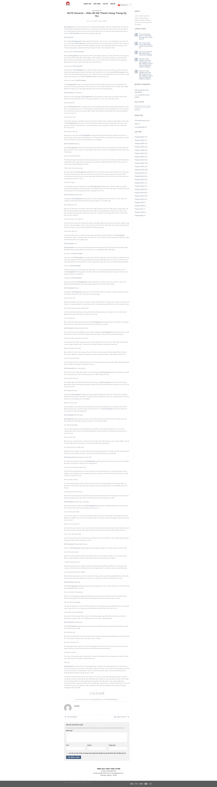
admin (105, 21)
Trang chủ (87, 4)
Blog (79, 782)
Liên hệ (112, 4)
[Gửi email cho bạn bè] (96, 693)
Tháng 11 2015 (139, 202)
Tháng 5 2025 (139, 186)
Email (89, 745)
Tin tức (105, 4)
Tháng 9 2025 (139, 173)
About (66, 782)
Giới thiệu (97, 4)
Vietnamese (123, 5)
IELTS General (74, 33)
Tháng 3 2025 (139, 192)
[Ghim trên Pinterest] (99, 693)
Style (136, 124)
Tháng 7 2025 (139, 179)
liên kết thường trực (112, 699)
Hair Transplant (72, 717)
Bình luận (69, 730)
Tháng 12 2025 (139, 163)
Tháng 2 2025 (139, 196)
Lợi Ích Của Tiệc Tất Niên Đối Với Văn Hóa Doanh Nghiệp (145, 53)
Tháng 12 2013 (139, 212)
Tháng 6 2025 (139, 183)
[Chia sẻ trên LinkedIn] (103, 693)
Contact (84, 782)
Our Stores (72, 782)
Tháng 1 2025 (139, 199)
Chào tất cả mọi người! (142, 96)
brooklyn (137, 106)
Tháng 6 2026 (139, 143)
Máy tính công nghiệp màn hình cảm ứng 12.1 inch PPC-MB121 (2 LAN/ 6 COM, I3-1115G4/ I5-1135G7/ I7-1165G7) (146, 63)
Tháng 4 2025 (139, 189)
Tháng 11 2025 (139, 166)
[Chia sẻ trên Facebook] (90, 693)
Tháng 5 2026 (139, 147)
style (148, 106)
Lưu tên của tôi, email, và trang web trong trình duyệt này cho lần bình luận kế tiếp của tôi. (97, 753)
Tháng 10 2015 (139, 206)
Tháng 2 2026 (139, 156)
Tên (67, 745)
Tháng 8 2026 (139, 137)
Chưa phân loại (96, 10)
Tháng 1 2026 (139, 160)
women (137, 109)
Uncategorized (140, 127)
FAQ (90, 782)
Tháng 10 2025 (139, 170)
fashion (144, 106)
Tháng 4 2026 (139, 150)
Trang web (112, 745)
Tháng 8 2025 (139, 176)
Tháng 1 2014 (139, 209)
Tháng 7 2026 (139, 140)
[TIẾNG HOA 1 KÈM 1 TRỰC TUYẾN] (72, 4)
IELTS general (68, 27)
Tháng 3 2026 (139, 153)
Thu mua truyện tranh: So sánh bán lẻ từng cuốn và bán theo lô (146, 36)
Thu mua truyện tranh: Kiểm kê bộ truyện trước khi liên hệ (146, 45)
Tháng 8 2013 (139, 215)
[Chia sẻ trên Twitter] (93, 693)
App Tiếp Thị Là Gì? (120, 717)
